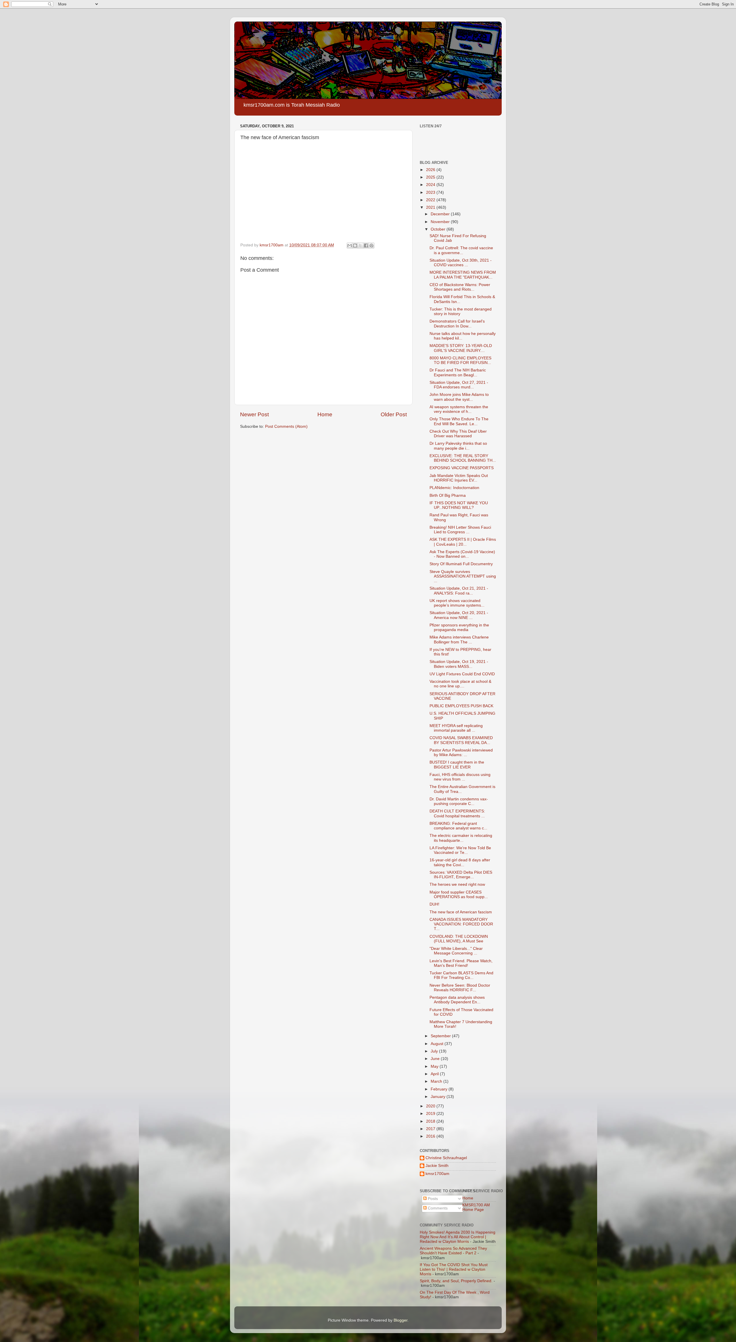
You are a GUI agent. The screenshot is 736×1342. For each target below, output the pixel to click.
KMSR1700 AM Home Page (476, 1207)
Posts (432, 1199)
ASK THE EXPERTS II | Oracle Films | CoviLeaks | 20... (463, 541)
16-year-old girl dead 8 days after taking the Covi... (460, 862)
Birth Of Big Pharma (448, 495)
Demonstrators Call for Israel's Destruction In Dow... (457, 323)
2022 (431, 200)
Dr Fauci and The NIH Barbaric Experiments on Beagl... (458, 372)
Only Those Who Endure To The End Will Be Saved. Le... (459, 421)
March (437, 1081)
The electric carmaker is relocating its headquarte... (461, 837)
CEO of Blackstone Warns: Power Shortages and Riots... (460, 287)
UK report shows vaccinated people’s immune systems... (457, 603)
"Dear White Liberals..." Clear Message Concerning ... (456, 950)
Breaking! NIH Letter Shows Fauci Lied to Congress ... (460, 529)
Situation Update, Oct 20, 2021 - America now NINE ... (459, 615)
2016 (431, 1136)
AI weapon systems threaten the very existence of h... (459, 409)
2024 (431, 185)
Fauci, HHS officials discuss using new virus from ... (460, 776)
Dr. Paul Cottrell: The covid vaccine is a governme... (461, 250)
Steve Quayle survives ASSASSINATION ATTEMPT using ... (463, 576)
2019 (431, 1113)
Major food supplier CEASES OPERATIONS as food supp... (459, 894)
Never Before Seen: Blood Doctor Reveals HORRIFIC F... (460, 987)
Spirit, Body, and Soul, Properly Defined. (456, 1281)
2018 (431, 1121)
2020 (431, 1106)
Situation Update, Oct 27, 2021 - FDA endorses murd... (459, 384)
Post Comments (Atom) (286, 426)
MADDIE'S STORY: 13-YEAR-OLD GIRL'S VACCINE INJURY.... (461, 348)
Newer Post (254, 414)
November (441, 222)
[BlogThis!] (355, 245)
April (435, 1074)
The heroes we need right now (457, 884)
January (438, 1096)
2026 (431, 170)
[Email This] (349, 245)
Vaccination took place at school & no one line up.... (460, 683)
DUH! (434, 904)
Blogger (400, 1320)
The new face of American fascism (461, 912)
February (439, 1089)
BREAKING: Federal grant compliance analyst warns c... (458, 825)
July (435, 1051)
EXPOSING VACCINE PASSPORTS (462, 468)
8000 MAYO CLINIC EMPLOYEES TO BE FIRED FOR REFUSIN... (460, 360)
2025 (431, 177)
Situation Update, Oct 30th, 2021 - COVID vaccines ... (461, 262)
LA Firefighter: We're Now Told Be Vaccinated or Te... (460, 850)
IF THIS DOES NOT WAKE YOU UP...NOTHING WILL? (459, 505)
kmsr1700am (437, 1174)
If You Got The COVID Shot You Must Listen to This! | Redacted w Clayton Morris (454, 1269)
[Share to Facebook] (366, 245)
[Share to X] (360, 245)
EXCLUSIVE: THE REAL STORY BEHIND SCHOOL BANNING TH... (463, 458)
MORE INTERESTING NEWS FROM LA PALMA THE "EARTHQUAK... (463, 274)
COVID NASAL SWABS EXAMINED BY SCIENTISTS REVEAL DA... (461, 740)
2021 (431, 207)
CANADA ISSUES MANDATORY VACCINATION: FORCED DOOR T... (461, 924)
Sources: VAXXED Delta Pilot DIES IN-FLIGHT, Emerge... (461, 874)
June (436, 1059)
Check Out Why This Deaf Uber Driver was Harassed (458, 433)
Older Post (394, 414)
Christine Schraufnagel (446, 1158)
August (437, 1044)
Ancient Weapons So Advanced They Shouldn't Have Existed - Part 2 (453, 1250)
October (438, 229)
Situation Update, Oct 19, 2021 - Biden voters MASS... (459, 664)
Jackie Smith (436, 1165)
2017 (431, 1129)
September (441, 1036)
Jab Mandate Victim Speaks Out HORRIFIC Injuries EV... (459, 477)
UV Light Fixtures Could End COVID (462, 674)
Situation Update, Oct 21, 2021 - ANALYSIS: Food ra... (459, 590)
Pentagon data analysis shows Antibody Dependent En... (457, 999)
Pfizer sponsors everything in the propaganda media (459, 627)
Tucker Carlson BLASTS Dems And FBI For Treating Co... (461, 975)
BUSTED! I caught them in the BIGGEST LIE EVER (457, 764)
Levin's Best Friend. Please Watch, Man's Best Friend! (461, 963)
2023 (431, 192)
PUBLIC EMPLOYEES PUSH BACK (461, 706)
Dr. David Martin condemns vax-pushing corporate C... (459, 801)
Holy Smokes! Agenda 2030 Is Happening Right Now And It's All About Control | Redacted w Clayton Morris (457, 1237)
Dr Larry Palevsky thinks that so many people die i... (458, 445)
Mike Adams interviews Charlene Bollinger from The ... (459, 639)
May (435, 1066)
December (441, 214)
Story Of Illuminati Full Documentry (461, 564)
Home (324, 414)
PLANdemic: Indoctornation (454, 488)
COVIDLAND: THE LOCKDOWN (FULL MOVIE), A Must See (459, 938)
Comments (437, 1208)
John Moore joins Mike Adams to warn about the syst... (459, 396)
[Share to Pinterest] (371, 245)
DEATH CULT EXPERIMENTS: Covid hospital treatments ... (457, 813)
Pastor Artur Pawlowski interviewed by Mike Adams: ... (461, 752)
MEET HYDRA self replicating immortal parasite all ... (456, 728)
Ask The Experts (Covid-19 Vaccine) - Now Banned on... (462, 554)
